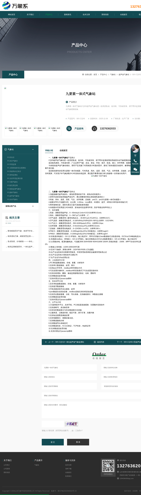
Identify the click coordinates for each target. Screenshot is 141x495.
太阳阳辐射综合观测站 (17, 168)
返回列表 (100, 342)
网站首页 (11, 14)
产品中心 (48, 14)
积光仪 (11, 157)
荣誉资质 (105, 14)
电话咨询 (135, 164)
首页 (95, 74)
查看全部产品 (11, 206)
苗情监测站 (13, 175)
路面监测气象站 (15, 189)
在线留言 (123, 14)
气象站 (113, 74)
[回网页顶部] (135, 156)
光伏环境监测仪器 (16, 178)
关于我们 (30, 14)
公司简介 (7, 465)
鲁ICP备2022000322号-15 (67, 491)
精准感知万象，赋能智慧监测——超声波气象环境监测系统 (21, 236)
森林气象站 (13, 192)
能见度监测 (13, 185)
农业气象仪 (13, 161)
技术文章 (86, 14)
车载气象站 (13, 182)
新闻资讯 (67, 14)
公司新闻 (7, 469)
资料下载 (68, 469)
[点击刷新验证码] (71, 424)
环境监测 (12, 164)
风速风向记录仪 (15, 171)
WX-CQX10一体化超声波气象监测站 (69, 342)
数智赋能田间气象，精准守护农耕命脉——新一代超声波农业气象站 (21, 231)
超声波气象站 (124, 74)
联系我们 (68, 476)
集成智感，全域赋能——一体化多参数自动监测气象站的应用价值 (21, 241)
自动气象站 (13, 199)
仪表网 (135, 491)
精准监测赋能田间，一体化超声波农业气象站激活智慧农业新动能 (21, 247)
